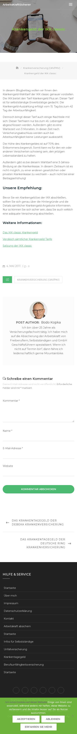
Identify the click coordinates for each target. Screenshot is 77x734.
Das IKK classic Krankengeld (20, 232)
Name (7, 430)
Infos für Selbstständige (18, 641)
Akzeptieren (26, 719)
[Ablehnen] (72, 716)
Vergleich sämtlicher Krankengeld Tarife (27, 239)
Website (8, 466)
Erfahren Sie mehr (38, 726)
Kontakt (9, 618)
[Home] (17, 68)
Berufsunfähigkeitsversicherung (24, 664)
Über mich (10, 595)
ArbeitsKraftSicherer (17, 4)
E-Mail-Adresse (13, 448)
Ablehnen (53, 719)
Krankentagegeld (14, 657)
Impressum (11, 603)
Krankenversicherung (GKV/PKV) (38, 279)
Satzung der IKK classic (17, 245)
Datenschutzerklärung (18, 611)
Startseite (10, 588)
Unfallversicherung (15, 649)
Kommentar (11, 400)
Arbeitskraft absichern (17, 626)
